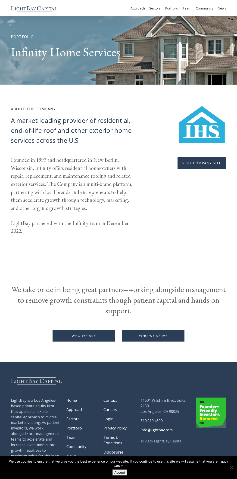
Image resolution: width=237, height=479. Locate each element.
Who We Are (84, 335)
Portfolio (171, 8)
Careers (110, 409)
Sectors (155, 8)
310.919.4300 (151, 420)
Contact (110, 400)
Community (204, 8)
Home (71, 400)
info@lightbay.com (156, 429)
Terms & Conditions (112, 440)
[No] (231, 467)
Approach (138, 8)
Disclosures (113, 452)
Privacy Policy (115, 428)
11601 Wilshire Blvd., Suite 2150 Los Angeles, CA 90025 (163, 406)
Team (187, 8)
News (222, 8)
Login (108, 418)
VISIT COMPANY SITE (201, 163)
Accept (119, 472)
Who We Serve (153, 335)
